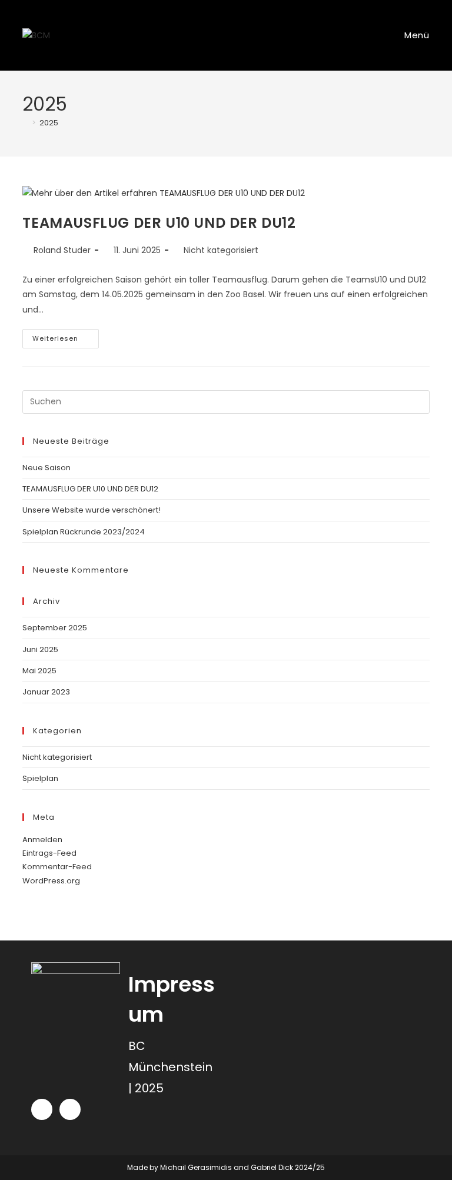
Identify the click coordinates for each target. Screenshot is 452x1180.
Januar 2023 (46, 691)
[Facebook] (70, 1109)
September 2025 (54, 627)
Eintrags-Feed (49, 853)
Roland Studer (62, 250)
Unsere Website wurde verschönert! (91, 510)
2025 (48, 122)
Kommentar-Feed (57, 866)
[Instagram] (41, 1109)
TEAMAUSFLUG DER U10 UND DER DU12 (158, 222)
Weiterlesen (65, 336)
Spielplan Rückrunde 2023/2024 (83, 531)
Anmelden (42, 839)
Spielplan (40, 778)
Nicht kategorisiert (221, 250)
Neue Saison (46, 467)
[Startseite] (25, 122)
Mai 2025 (39, 670)
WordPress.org (51, 880)
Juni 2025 (40, 649)
